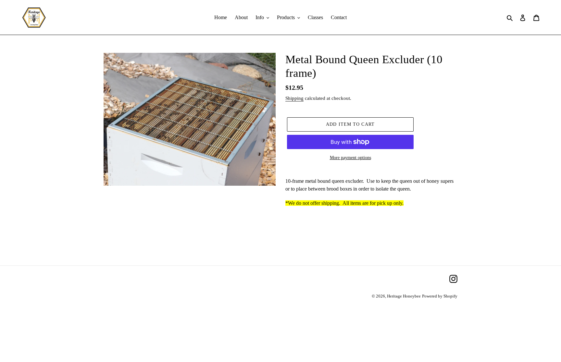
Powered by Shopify (439, 296)
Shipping (294, 98)
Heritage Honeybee (404, 296)
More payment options (350, 157)
